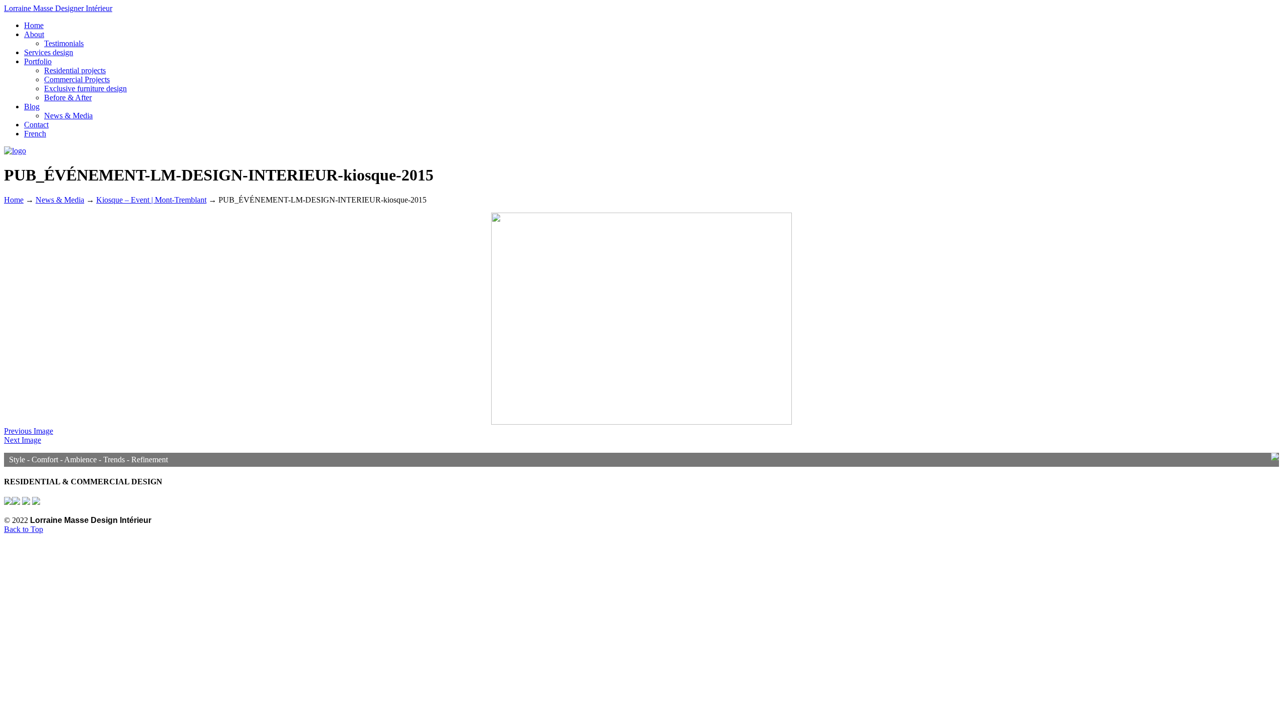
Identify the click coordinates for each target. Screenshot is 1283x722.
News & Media (60, 200)
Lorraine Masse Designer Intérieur (58, 8)
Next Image (22, 440)
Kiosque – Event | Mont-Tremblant (151, 200)
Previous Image (28, 431)
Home (14, 200)
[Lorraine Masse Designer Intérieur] (15, 150)
